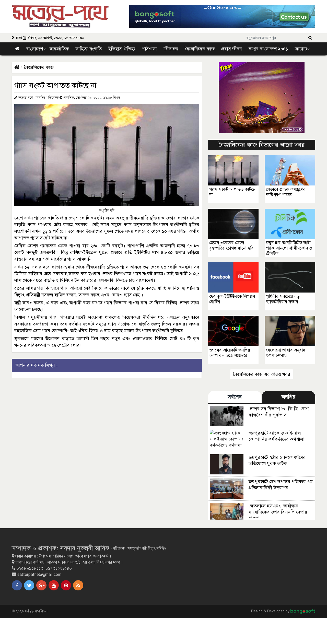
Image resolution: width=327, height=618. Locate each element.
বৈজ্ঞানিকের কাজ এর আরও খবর (261, 374)
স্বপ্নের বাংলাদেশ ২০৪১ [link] (268, 49)
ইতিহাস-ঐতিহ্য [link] (121, 49)
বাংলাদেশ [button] (34, 49)
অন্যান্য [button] (301, 49)
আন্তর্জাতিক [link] (59, 49)
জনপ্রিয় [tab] (288, 397)
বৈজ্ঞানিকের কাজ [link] (200, 49)
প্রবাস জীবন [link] (231, 49)
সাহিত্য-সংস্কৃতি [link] (89, 49)
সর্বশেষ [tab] (235, 397)
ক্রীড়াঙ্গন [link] (171, 49)
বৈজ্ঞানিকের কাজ (39, 67)
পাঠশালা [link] (149, 49)
